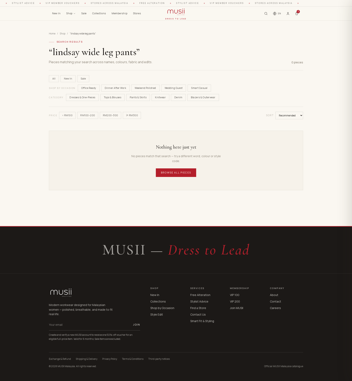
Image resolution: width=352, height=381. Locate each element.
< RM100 (67, 115)
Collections (99, 13)
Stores (137, 13)
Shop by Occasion (162, 308)
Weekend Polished (145, 88)
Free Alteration (200, 295)
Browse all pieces (176, 172)
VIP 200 (235, 301)
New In (56, 13)
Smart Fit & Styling (202, 321)
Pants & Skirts (138, 97)
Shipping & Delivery (86, 359)
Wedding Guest (174, 88)
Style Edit (156, 314)
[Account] (288, 13)
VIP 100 (234, 295)
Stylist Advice (199, 301)
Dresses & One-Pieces (82, 97)
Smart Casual (199, 88)
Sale (84, 13)
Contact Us (198, 314)
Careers (275, 308)
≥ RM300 (132, 115)
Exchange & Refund (60, 359)
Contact (275, 301)
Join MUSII (236, 308)
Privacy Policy (109, 359)
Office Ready (88, 88)
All (53, 78)
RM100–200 (87, 115)
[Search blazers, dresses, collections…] (266, 13)
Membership (119, 13)
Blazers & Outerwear (203, 97)
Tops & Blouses (112, 97)
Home (52, 33)
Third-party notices (159, 359)
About (274, 295)
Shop (69, 13)
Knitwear (160, 97)
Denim (178, 97)
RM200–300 (110, 115)
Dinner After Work (115, 88)
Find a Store (198, 308)
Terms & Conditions (132, 359)
